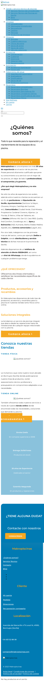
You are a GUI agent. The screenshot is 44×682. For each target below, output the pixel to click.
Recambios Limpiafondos (22, 87)
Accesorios (10, 52)
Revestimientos (17, 63)
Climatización (16, 54)
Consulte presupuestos (11, 417)
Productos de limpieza (20, 35)
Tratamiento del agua (15, 72)
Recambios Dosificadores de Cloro (25, 96)
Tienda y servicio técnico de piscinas (21, 9)
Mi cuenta (10, 102)
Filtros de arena (17, 43)
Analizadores (16, 76)
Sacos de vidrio (17, 48)
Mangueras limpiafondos (21, 26)
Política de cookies (31, 674)
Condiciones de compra (24, 671)
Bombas (14, 39)
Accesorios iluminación (21, 67)
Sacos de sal (16, 80)
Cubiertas (15, 57)
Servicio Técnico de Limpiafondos (25, 11)
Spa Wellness (11, 100)
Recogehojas (16, 28)
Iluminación (11, 65)
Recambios (10, 85)
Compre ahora (19, 162)
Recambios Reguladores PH (23, 91)
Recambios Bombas (19, 89)
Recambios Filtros (18, 98)
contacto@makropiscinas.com (16, 652)
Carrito (9, 104)
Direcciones (8, 604)
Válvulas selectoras (19, 50)
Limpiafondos (16, 24)
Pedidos (6, 600)
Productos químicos (19, 83)
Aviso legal (7, 671)
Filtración (10, 37)
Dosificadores (16, 78)
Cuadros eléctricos (19, 41)
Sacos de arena (17, 46)
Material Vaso (16, 61)
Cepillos (14, 30)
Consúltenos (15, 536)
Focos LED (15, 70)
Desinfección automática (21, 74)
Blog (13, 17)
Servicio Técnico (10, 561)
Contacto (15, 20)
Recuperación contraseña (14, 609)
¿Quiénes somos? (10, 558)
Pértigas (14, 33)
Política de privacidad (12, 674)
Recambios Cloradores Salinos (24, 94)
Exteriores (15, 59)
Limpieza (10, 22)
